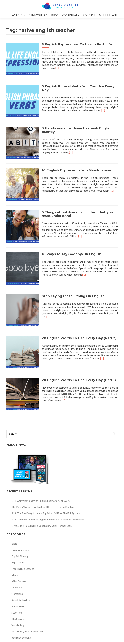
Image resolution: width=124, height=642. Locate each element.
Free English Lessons (22, 568)
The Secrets (18, 618)
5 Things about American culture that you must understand (77, 214)
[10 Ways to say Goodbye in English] (22, 268)
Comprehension (20, 549)
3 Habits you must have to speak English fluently (77, 130)
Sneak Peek (17, 606)
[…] (57, 67)
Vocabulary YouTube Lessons (27, 631)
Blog (14, 543)
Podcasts (16, 587)
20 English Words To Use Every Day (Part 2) (79, 338)
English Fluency (19, 556)
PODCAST (89, 15)
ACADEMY (18, 15)
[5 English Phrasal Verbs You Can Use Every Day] (22, 100)
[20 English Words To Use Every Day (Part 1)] (22, 393)
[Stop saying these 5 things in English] (22, 310)
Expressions (18, 562)
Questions (17, 593)
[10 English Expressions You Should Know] (22, 184)
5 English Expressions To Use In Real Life (77, 44)
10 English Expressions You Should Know (76, 170)
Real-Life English (20, 599)
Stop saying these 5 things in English (73, 296)
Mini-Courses (19, 581)
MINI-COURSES (38, 15)
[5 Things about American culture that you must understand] (22, 226)
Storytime (16, 612)
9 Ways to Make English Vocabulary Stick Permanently (41, 525)
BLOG (54, 15)
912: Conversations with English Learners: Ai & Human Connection (47, 519)
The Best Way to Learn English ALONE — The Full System (42, 506)
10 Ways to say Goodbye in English (71, 254)
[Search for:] (62, 434)
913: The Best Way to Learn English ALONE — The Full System (45, 513)
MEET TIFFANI (108, 15)
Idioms (15, 574)
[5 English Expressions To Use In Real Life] (22, 58)
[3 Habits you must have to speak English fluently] (22, 142)
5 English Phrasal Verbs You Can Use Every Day (78, 88)
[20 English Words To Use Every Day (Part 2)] (22, 351)
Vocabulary (17, 625)
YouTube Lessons (21, 637)
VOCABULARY (70, 15)
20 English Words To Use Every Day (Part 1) (79, 380)
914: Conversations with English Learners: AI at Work (40, 500)
